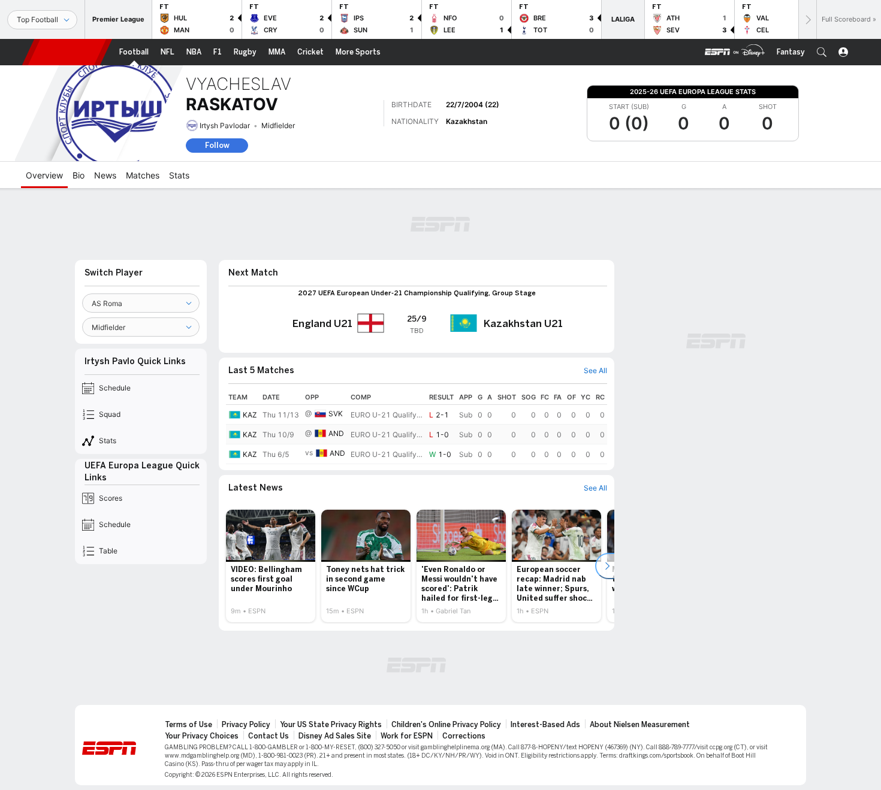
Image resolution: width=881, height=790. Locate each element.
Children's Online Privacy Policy (446, 725)
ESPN (67, 52)
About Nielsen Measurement (640, 725)
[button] (821, 52)
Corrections (463, 736)
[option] (270, 566)
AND (336, 433)
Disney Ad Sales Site (334, 736)
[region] (416, 427)
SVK (335, 413)
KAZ (250, 414)
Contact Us (268, 736)
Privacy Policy (246, 725)
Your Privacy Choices (202, 736)
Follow (217, 145)
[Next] (807, 19)
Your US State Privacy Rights (331, 725)
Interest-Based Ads (545, 725)
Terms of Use (188, 725)
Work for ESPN (407, 736)
